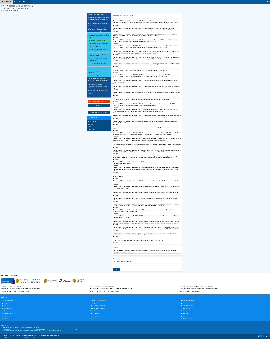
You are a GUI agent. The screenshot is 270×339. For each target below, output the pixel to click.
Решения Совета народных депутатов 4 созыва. (99, 50)
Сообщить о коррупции (99, 308)
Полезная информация (11, 275)
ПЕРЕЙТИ (98, 105)
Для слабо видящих (188, 305)
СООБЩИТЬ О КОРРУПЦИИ (100, 112)
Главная (118, 250)
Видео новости (97, 316)
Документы (90, 93)
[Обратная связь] (24, 2)
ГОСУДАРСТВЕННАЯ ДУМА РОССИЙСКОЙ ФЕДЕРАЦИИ (15, 291)
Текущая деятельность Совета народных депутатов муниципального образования (98, 79)
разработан (6, 337)
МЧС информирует (8, 300)
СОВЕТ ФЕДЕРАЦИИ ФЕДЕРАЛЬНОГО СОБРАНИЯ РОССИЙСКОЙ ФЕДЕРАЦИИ (200, 288)
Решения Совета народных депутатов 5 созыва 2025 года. (99, 59)
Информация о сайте (9, 313)
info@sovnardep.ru (40, 329)
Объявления (186, 316)
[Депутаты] (19, 2)
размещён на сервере (33, 335)
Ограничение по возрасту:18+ (190, 318)
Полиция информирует (187, 300)
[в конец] (267, 2)
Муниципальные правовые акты (97, 40)
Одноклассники (93, 121)
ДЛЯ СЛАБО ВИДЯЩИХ (96, 101)
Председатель (7, 303)
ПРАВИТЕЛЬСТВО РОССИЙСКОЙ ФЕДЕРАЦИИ (102, 286)
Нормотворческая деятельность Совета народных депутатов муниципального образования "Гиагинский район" (98, 29)
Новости (6, 316)
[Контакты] (28, 2)
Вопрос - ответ (186, 308)
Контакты (185, 303)
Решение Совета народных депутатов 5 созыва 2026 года (99, 64)
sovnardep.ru (7, 329)
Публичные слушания (94, 68)
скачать (116, 25)
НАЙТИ (117, 269)
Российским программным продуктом (18, 335)
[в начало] (266, 336)
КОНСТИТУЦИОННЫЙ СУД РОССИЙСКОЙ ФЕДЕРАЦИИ (104, 291)
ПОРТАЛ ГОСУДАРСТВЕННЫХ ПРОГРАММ (190, 291)
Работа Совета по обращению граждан (97, 90)
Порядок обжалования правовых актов (98, 43)
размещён (25, 337)
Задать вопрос (186, 310)
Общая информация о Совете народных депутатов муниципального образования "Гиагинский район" (98, 23)
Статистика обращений (99, 310)
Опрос (5, 318)
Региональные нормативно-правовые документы (98, 71)
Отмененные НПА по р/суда (96, 75)
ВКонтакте (91, 124)
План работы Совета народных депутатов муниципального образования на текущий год (99, 35)
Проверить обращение (9, 310)
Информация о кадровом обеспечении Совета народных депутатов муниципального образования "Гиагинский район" (98, 85)
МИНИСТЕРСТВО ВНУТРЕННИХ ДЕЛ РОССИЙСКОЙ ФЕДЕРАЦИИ (196, 286)
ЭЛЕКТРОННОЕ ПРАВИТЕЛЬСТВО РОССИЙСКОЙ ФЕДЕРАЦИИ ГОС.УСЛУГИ (20, 288)
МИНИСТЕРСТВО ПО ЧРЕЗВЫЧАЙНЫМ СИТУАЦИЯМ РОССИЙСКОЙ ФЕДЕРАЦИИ (111, 288)
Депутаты (96, 303)
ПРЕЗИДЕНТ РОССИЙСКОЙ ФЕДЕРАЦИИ (11, 286)
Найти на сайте (97, 313)
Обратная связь (8, 308)
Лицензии (95, 318)
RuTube (91, 126)
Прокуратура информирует (99, 300)
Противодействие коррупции (95, 96)
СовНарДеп (7, 1)
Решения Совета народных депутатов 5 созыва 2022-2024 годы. (99, 54)
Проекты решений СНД (94, 46)
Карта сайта (186, 313)
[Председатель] (15, 2)
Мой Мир (91, 129)
